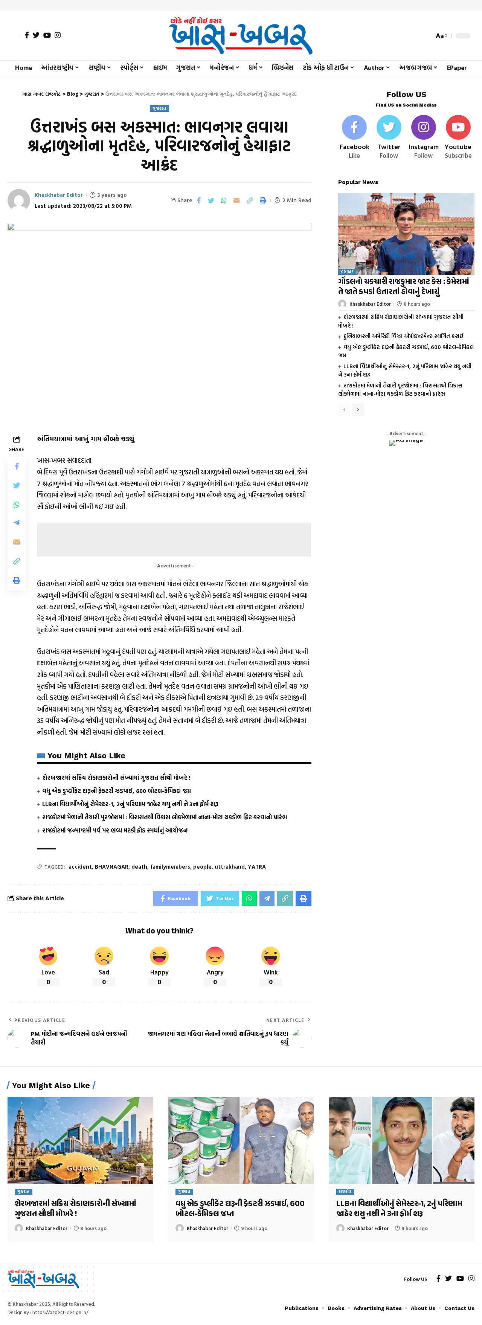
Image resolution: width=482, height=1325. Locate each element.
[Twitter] (36, 35)
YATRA (257, 866)
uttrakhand (230, 866)
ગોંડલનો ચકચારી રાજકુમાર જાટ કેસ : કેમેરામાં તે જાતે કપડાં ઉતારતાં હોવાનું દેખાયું (403, 287)
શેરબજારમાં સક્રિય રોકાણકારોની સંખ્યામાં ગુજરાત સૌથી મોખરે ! (116, 777)
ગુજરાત (159, 108)
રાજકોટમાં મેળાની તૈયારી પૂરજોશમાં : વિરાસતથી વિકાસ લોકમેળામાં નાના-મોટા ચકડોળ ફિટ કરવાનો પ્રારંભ (164, 817)
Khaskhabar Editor (59, 195)
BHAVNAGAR (111, 866)
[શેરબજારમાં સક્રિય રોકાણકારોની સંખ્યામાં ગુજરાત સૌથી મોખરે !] (80, 1140)
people (202, 866)
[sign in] (14, 36)
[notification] (415, 36)
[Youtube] (458, 137)
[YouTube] (47, 35)
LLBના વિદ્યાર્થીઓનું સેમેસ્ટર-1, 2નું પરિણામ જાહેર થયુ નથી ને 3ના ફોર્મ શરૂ (130, 803)
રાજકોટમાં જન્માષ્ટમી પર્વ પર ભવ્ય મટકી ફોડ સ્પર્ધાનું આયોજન (115, 830)
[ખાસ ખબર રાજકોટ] (241, 36)
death (139, 866)
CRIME (347, 271)
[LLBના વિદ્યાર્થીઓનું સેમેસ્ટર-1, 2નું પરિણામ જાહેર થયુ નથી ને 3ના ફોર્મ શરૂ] (401, 1140)
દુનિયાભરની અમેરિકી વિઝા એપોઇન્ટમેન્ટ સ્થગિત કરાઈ (403, 336)
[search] (426, 36)
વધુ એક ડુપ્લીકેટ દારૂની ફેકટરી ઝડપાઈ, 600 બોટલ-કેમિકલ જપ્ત (116, 790)
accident (80, 866)
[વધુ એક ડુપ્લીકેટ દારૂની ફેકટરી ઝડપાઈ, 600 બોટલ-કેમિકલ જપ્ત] (241, 1140)
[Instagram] (58, 35)
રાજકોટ (345, 1191)
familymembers (170, 866)
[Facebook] (27, 35)
